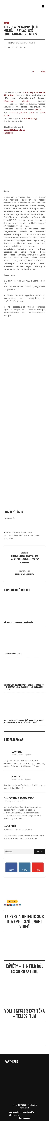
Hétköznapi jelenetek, (17, 101)
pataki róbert (30, 535)
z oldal (39, 71)
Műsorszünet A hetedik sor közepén (18, 622)
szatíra (11, 538)
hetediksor (11, 43)
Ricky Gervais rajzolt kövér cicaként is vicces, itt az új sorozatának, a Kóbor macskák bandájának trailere (24, 687)
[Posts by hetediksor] (5, 42)
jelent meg (28, 92)
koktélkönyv (21, 535)
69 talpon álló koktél (13, 532)
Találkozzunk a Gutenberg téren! (19, 798)
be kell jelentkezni (26, 830)
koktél (38, 109)
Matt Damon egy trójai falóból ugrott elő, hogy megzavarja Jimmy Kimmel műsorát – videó (23, 721)
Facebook (8, 132)
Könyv (6, 23)
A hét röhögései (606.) (12, 653)
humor (10, 535)
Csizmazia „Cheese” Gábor (22, 112)
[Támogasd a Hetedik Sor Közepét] (24, 15)
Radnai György (30, 118)
